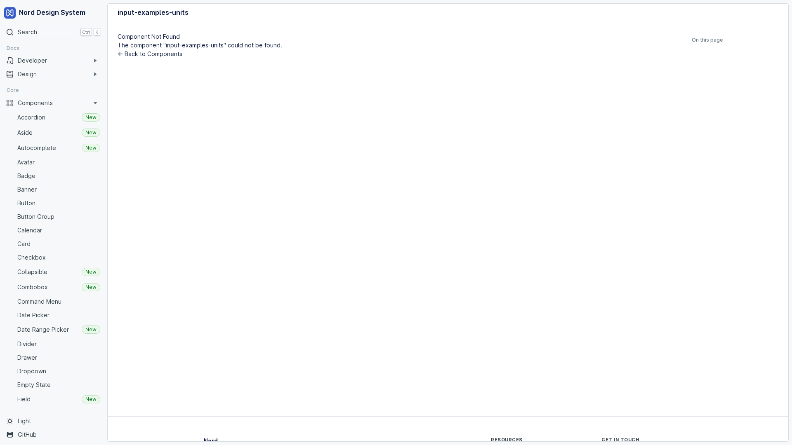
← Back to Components (150, 53)
